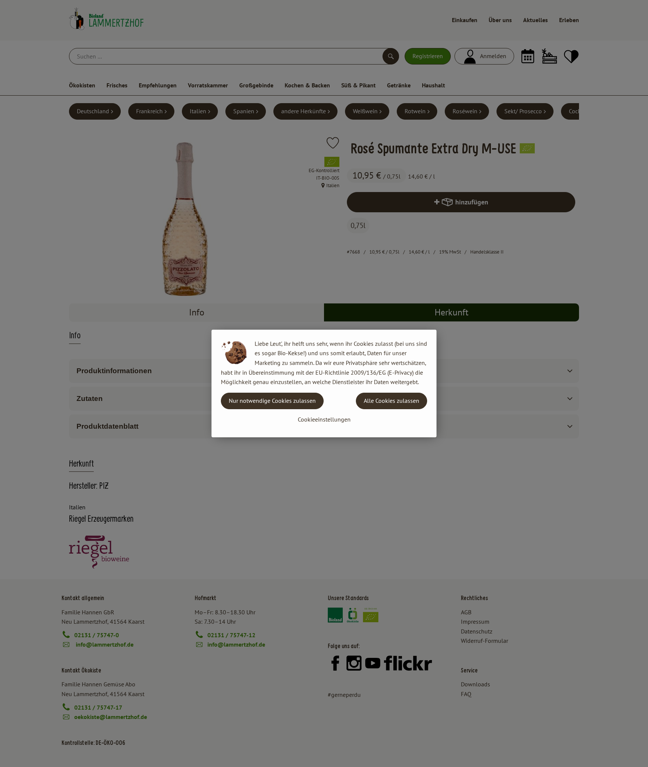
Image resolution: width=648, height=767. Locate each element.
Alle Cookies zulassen (391, 400)
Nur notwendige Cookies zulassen (272, 400)
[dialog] (324, 383)
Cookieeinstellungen (324, 419)
